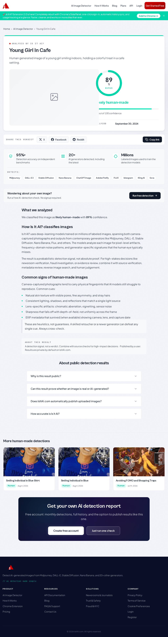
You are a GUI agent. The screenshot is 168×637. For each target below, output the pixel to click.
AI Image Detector (81, 5)
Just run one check (103, 530)
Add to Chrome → (148, 15)
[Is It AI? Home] (6, 5)
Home (6, 28)
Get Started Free (155, 5)
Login (139, 5)
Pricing (6, 611)
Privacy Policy (135, 595)
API (131, 5)
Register (132, 617)
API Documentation (54, 595)
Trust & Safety (93, 600)
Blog (114, 5)
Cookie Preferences (139, 606)
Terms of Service (137, 600)
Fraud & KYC (92, 606)
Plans (123, 5)
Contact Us (50, 611)
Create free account (66, 530)
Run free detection (143, 195)
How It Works (101, 5)
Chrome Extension (13, 606)
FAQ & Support (52, 606)
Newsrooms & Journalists (99, 595)
